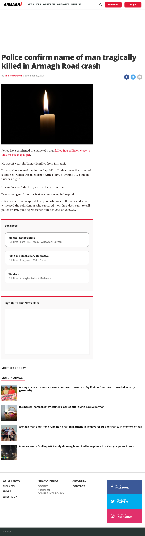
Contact (78, 486)
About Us (44, 490)
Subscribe (113, 4)
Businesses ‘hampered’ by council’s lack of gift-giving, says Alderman (61, 407)
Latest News (11, 481)
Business (9, 486)
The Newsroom (13, 75)
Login (133, 4)
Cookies (43, 486)
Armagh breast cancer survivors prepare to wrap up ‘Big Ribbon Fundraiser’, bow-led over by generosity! (77, 388)
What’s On (49, 4)
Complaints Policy (51, 493)
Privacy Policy (48, 481)
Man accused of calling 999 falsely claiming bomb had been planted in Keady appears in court (77, 446)
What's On (10, 497)
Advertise (79, 481)
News (31, 4)
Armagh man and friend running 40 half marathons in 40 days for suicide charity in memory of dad (80, 426)
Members (76, 4)
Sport (7, 491)
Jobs (38, 4)
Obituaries (63, 4)
